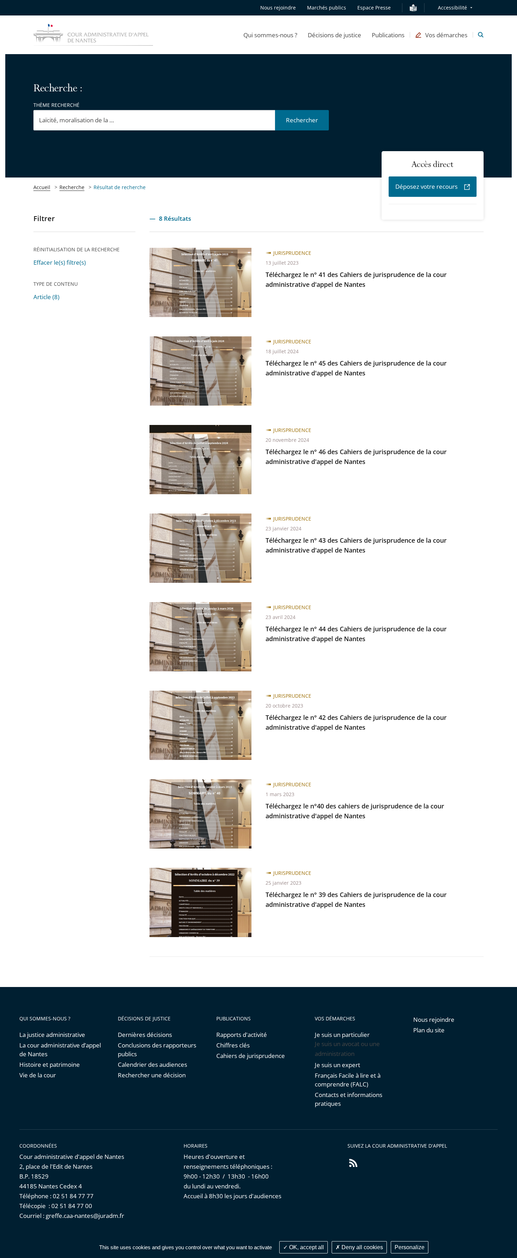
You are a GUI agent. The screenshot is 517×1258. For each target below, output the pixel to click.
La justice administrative (52, 1035)
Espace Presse (374, 7)
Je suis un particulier (342, 1035)
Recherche (71, 187)
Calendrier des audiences (152, 1064)
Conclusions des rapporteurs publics (157, 1049)
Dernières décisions (145, 1035)
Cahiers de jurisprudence (250, 1056)
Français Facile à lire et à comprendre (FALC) (348, 1079)
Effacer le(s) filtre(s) (59, 262)
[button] (270, 34)
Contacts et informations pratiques (348, 1099)
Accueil (41, 187)
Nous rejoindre (278, 7)
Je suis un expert (337, 1065)
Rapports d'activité (241, 1035)
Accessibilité (452, 7)
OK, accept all (306, 1247)
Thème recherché (56, 105)
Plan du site (429, 1030)
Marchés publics (326, 7)
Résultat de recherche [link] (120, 187)
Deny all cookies (361, 1247)
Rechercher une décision (152, 1075)
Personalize (410, 1247)
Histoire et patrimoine (49, 1064)
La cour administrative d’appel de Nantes (60, 1049)
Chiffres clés (233, 1045)
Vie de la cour (37, 1075)
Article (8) (46, 297)
